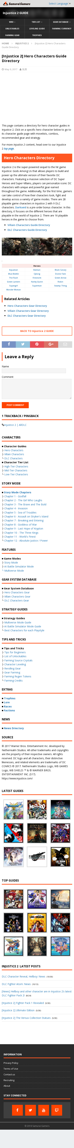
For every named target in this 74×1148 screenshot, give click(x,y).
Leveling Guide (37, 28)
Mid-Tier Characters (15, 470)
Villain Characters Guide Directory (29, 225)
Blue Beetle (13, 274)
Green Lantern (13, 281)
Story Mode (11, 562)
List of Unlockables (15, 656)
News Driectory (14, 728)
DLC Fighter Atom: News (16, 984)
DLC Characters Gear (16, 600)
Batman (36, 270)
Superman (37, 285)
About (7, 1085)
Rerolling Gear (12, 668)
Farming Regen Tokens (17, 676)
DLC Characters (13, 458)
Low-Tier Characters (16, 474)
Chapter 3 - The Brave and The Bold (25, 504)
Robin (60, 281)
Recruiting (9, 1080)
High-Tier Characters (16, 466)
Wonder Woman (13, 289)
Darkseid (20, 207)
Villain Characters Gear (17, 596)
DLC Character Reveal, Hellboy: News (23, 976)
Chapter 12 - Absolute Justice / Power (26, 540)
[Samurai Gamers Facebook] (17, 1110)
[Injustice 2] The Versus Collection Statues (26, 1018)
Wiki (11, 22)
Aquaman (13, 270)
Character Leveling (15, 664)
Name (5, 366)
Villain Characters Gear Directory (28, 311)
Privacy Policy (11, 1063)
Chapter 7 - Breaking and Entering (23, 520)
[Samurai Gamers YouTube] (43, 1110)
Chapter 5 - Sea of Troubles (20, 512)
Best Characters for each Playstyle (24, 630)
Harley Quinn (37, 281)
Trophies (37, 35)
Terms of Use (11, 1068)
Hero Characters (13, 450)
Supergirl (13, 285)
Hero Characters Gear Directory (27, 305)
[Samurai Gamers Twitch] (56, 1110)
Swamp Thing (60, 285)
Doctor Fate (60, 274)
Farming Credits (13, 680)
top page (9, 148)
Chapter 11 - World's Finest (20, 536)
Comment (7, 377)
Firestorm (37, 278)
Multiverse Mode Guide (17, 622)
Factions (9, 710)
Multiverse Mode (14, 570)
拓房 (24, 69)
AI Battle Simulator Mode (19, 566)
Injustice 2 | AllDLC (15, 425)
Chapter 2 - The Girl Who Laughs (23, 500)
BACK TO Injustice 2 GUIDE (37, 331)
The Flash (13, 278)
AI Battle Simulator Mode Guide (22, 626)
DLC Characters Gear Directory (27, 315)
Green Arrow (60, 278)
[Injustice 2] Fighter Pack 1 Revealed (23, 1003)
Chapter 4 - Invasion (16, 508)
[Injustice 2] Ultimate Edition (18, 1010)
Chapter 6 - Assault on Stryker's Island (26, 516)
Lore (7, 702)
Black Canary (60, 270)
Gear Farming (12, 672)
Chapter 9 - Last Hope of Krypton (23, 528)
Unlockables (12, 28)
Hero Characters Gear (17, 592)
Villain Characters (14, 454)
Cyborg (37, 274)
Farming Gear (12, 35)
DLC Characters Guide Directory (27, 230)
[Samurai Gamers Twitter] (30, 1110)
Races (8, 706)
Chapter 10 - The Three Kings (21, 532)
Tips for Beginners (15, 652)
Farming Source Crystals (18, 660)
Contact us (9, 1074)
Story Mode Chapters (17, 492)
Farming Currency (61, 28)
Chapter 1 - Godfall (15, 496)
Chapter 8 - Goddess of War (20, 524)
